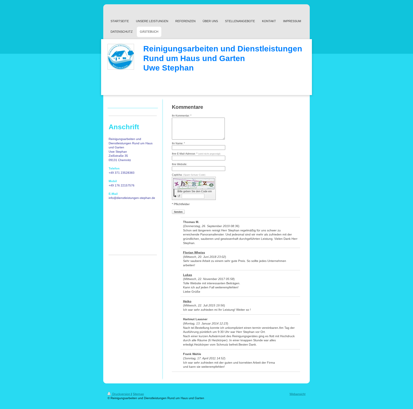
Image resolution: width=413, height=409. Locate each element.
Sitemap (138, 394)
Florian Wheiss (194, 252)
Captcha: (188, 174)
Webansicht (297, 394)
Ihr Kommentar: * (181, 115)
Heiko (187, 301)
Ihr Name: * (178, 143)
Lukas (187, 275)
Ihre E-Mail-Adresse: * (196, 153)
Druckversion (121, 394)
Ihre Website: (179, 164)
